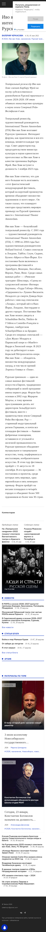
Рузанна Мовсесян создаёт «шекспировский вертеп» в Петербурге (32, 533)
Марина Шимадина (18, 747)
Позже (24, 17)
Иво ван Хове (14, 39)
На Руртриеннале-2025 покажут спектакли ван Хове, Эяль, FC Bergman (22, 845)
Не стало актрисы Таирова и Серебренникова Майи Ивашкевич (18, 882)
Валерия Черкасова (12, 35)
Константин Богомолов (21, 829)
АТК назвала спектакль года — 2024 (18, 875)
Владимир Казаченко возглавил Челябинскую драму (17, 864)
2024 (5, 39)
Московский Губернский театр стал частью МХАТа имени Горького (22, 613)
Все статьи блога (10, 652)
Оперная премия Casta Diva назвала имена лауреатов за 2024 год (22, 858)
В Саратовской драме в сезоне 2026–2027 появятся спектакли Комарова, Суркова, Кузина (22, 620)
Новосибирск (27, 751)
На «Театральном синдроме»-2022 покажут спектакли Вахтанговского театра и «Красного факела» (11, 535)
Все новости (7, 627)
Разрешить (37, 17)
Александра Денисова (20, 825)
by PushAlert (20, 20)
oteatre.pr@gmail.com (10, 907)
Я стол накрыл (8, 647)
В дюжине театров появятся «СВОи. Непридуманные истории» (18, 870)
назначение (26, 39)
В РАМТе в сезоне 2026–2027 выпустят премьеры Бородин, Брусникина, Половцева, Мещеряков (23, 606)
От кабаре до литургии (12, 643)
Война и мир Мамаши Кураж (15, 639)
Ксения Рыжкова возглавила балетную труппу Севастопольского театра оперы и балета (21, 838)
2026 (8, 751)
